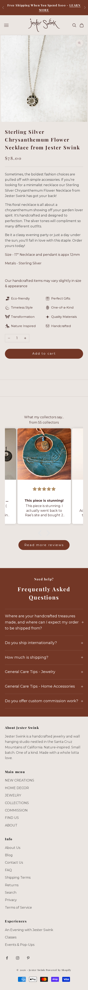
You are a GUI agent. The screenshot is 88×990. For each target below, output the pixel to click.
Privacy (11, 900)
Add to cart (44, 353)
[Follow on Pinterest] (28, 958)
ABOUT (11, 825)
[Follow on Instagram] (18, 958)
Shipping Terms (17, 877)
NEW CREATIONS (19, 780)
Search (10, 892)
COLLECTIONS (17, 803)
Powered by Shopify (58, 970)
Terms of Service (18, 907)
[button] (41, 533)
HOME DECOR (17, 788)
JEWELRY (13, 795)
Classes (10, 937)
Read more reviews (44, 545)
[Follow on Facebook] (7, 958)
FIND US (12, 818)
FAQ (8, 870)
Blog (9, 855)
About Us (12, 848)
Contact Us (14, 862)
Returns (11, 885)
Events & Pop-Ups (19, 945)
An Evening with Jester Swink (29, 930)
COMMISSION (16, 810)
